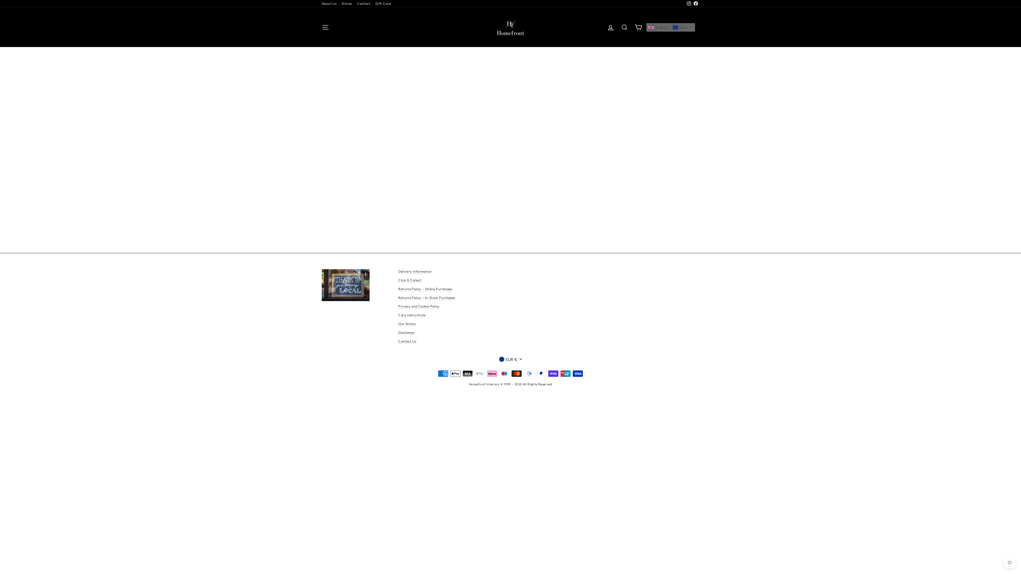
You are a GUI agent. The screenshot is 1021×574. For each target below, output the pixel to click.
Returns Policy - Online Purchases (425, 289)
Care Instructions (411, 315)
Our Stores (407, 324)
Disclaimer (406, 332)
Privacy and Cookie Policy (419, 306)
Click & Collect (409, 280)
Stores (347, 3)
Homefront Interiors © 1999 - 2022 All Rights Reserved (510, 384)
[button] (670, 27)
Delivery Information (415, 271)
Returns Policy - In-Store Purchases (426, 298)
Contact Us (407, 341)
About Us (329, 3)
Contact (363, 3)
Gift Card (383, 3)
